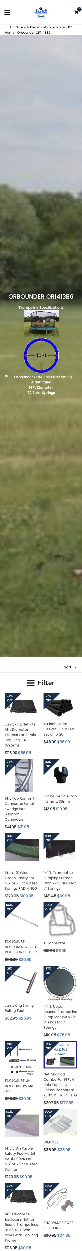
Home (10, 32)
